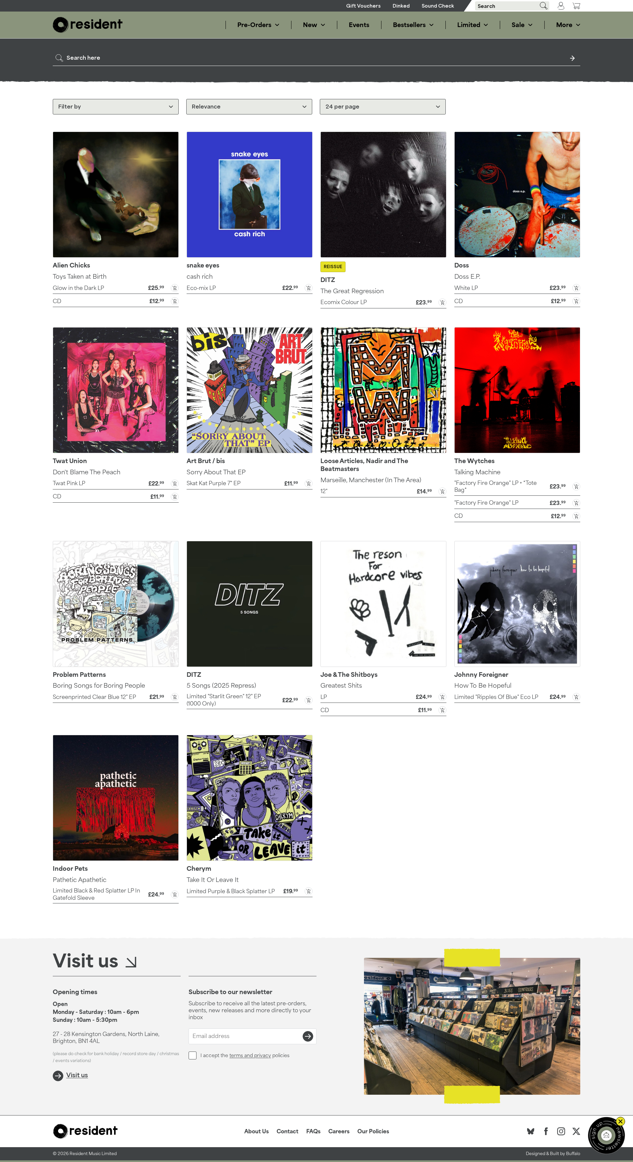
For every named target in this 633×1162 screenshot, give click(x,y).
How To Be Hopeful (482, 685)
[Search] (541, 6)
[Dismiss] (620, 1121)
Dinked (401, 6)
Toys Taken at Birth (79, 276)
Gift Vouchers (363, 6)
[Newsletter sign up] (606, 1135)
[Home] (88, 25)
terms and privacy (250, 1055)
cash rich (200, 276)
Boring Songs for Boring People (99, 685)
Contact (287, 1131)
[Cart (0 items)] (576, 5)
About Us (256, 1131)
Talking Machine (477, 472)
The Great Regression (352, 291)
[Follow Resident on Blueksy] (531, 1131)
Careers (338, 1131)
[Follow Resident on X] (576, 1131)
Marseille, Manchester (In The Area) (370, 480)
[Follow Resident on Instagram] (561, 1131)
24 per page (342, 106)
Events (359, 24)
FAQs (313, 1131)
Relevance (206, 106)
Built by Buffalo (565, 1153)
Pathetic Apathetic (79, 879)
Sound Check (438, 6)
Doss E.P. (467, 276)
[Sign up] (307, 1036)
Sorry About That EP (216, 472)
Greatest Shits (341, 685)
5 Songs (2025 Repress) (221, 685)
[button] (116, 287)
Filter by (69, 106)
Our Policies (373, 1131)
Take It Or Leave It (213, 879)
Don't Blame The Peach (86, 472)
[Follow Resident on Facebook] (546, 1131)
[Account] (561, 6)
